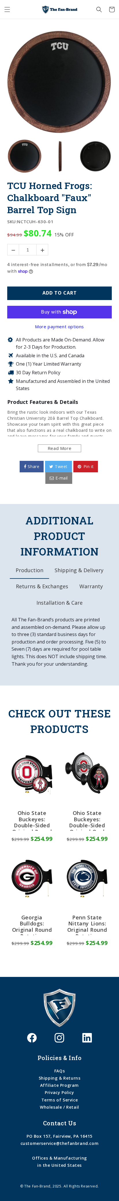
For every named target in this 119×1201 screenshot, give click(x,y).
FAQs (59, 1071)
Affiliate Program (59, 1085)
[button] (7, 9)
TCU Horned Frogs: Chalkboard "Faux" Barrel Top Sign (49, 197)
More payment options (59, 326)
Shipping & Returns (60, 1078)
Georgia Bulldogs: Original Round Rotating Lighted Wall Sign (32, 924)
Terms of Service (59, 1100)
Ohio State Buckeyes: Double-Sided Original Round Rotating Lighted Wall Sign (32, 820)
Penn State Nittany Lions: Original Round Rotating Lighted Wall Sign (87, 924)
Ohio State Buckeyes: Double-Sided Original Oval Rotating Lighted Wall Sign (87, 820)
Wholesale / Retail (59, 1107)
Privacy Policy (59, 1092)
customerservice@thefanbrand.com (60, 1143)
